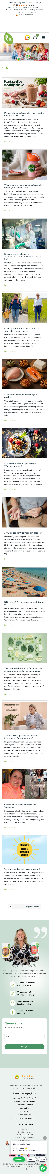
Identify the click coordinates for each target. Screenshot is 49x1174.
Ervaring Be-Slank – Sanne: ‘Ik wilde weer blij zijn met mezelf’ (21, 329)
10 (22, 906)
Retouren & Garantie (24, 1104)
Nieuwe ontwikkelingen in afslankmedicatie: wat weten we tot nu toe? (22, 256)
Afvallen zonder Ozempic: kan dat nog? (23, 532)
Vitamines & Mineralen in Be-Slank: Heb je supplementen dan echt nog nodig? (23, 669)
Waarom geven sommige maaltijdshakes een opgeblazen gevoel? (24, 186)
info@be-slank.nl (24, 1004)
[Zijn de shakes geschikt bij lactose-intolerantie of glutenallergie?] (24, 716)
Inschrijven (24, 1047)
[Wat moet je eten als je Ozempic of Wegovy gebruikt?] (24, 443)
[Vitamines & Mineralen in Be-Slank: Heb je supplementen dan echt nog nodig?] (24, 648)
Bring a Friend (24, 1111)
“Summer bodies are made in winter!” (22, 869)
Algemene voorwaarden (24, 1118)
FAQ (8, 25)
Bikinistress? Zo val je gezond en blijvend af (24, 603)
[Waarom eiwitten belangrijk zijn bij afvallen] (24, 374)
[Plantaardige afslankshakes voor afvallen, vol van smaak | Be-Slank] (8, 37)
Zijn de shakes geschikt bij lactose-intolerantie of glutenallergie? (21, 737)
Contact (9, 30)
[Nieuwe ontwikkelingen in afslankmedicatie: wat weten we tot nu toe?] (24, 233)
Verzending (24, 1108)
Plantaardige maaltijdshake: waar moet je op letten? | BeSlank (24, 114)
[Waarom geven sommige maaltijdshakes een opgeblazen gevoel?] (24, 164)
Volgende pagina (32, 906)
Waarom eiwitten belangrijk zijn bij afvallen (21, 396)
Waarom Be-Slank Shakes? (24, 1098)
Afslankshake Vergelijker (24, 1101)
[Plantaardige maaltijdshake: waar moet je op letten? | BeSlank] (24, 92)
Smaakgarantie (24, 1114)
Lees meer (8, 141)
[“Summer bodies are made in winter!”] (24, 849)
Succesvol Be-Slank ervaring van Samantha (20, 806)
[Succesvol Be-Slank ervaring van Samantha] (24, 784)
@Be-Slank (22, 1013)
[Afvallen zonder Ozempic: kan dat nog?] (24, 512)
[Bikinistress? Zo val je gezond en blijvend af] (24, 581)
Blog (5, 20)
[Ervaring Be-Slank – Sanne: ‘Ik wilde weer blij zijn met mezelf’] (24, 308)
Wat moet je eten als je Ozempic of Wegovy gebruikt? (21, 465)
